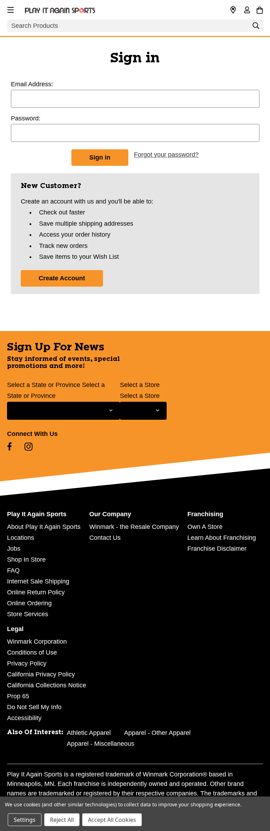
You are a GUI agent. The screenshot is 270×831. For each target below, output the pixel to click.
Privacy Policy (26, 663)
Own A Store (205, 526)
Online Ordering (29, 603)
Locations (20, 537)
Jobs (13, 548)
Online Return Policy (36, 592)
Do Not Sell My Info (34, 707)
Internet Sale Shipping (38, 581)
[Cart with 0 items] (259, 9)
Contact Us (105, 537)
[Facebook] (9, 446)
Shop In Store (26, 559)
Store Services (27, 614)
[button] (10, 9)
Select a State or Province (43, 384)
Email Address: (32, 84)
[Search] (256, 27)
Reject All (62, 820)
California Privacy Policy (41, 674)
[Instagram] (28, 446)
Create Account (62, 278)
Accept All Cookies (112, 820)
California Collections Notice (46, 685)
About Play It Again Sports (44, 526)
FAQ (13, 570)
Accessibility (24, 717)
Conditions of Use (32, 652)
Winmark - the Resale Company (134, 526)
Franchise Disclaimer (216, 548)
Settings (25, 820)
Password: (25, 118)
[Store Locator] (233, 10)
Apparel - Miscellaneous (100, 743)
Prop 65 (18, 696)
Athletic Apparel (89, 732)
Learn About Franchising (221, 537)
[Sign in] (247, 10)
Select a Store (140, 384)
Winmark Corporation (37, 641)
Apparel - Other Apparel (157, 732)
